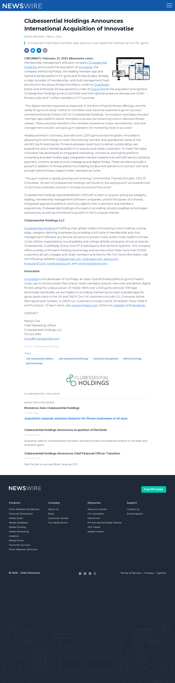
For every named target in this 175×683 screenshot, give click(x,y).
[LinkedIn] (90, 573)
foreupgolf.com (35, 263)
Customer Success (19, 544)
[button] (169, 5)
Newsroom (94, 518)
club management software (39, 359)
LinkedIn (119, 305)
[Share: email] (45, 50)
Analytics (14, 536)
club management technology (73, 359)
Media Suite (16, 518)
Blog (51, 513)
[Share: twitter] (33, 50)
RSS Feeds (94, 527)
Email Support (135, 513)
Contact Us (133, 509)
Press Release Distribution (24, 509)
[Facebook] (80, 573)
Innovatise (85, 67)
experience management (105, 359)
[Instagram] (95, 573)
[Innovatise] (131, 69)
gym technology (34, 363)
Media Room (16, 540)
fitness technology (132, 359)
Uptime (161, 573)
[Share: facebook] (27, 50)
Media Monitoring (19, 531)
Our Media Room (58, 522)
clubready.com (92, 259)
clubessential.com (68, 259)
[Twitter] (85, 573)
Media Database (18, 522)
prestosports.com (59, 263)
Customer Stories (58, 518)
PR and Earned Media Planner (105, 522)
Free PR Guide (153, 489)
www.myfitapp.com (84, 305)
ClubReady (101, 84)
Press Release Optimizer (23, 549)
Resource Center (97, 509)
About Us (53, 509)
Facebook (138, 305)
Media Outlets (96, 531)
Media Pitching (17, 527)
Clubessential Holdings (40, 228)
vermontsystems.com (92, 263)
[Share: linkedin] (39, 50)
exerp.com (111, 259)
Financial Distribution (21, 513)
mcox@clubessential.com (41, 338)
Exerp (95, 89)
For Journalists (96, 513)
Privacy (148, 573)
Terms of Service (130, 573)
